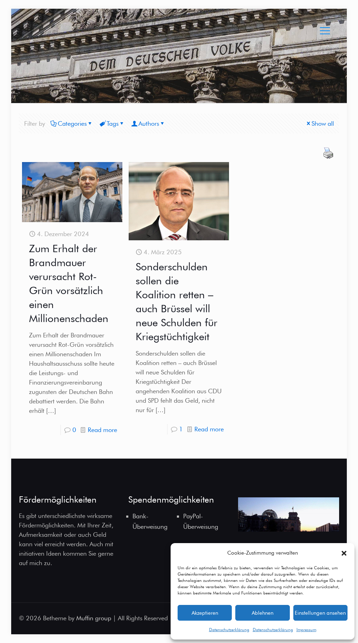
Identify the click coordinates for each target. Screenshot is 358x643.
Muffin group (93, 618)
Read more (102, 429)
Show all (323, 123)
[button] (344, 553)
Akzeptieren (205, 613)
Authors (148, 123)
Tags (113, 123)
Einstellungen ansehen (320, 613)
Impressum (306, 629)
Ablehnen (262, 613)
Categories (72, 123)
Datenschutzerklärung (229, 629)
